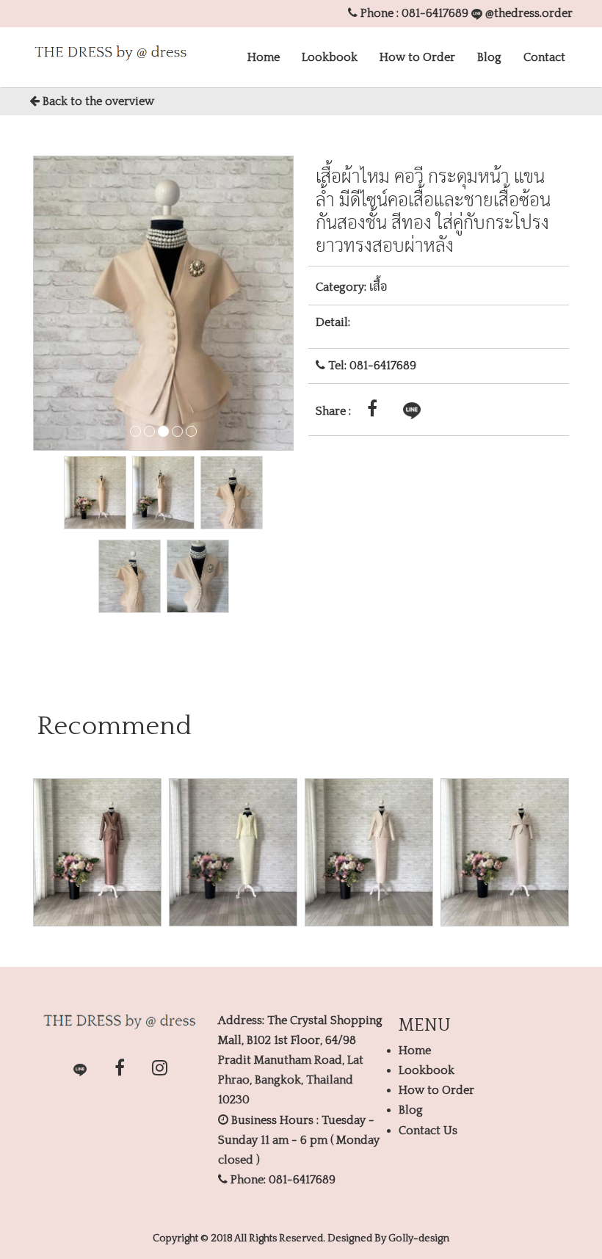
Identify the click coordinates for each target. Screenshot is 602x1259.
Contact (544, 57)
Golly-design (418, 1238)
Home (263, 57)
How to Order (417, 57)
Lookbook (330, 57)
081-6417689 (435, 13)
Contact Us (428, 1130)
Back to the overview (97, 101)
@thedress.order (527, 13)
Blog (489, 57)
